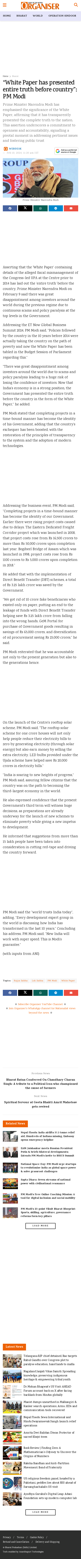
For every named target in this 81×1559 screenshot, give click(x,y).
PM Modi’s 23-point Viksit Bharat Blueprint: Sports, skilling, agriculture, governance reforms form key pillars (48, 1213)
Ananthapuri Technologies (31, 1552)
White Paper (68, 980)
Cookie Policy (37, 1537)
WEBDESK (15, 149)
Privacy (7, 1537)
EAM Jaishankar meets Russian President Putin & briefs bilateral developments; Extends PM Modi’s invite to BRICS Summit (47, 1152)
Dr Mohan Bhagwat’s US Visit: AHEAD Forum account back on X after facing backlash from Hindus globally (48, 1391)
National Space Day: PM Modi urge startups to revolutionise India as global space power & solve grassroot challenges (48, 1168)
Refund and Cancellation (16, 1542)
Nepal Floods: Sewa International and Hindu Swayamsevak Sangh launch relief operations (50, 1421)
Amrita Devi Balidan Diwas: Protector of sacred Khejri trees (49, 1435)
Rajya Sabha (21, 980)
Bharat (21, 16)
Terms (20, 1537)
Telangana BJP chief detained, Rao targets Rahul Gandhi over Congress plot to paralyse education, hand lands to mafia (50, 1360)
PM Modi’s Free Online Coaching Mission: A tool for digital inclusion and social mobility (48, 1197)
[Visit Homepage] (40, 5)
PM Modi (52, 980)
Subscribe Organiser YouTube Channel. (40, 1004)
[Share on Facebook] (10, 208)
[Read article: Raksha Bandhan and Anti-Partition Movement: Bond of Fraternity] (12, 1468)
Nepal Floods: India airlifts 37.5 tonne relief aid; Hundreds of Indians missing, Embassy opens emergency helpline (48, 1136)
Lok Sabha (37, 980)
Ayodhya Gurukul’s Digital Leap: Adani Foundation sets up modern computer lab (50, 1496)
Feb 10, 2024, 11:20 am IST (23, 153)
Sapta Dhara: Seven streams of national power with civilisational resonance (45, 1182)
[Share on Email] (71, 208)
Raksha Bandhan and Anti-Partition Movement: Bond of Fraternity (46, 1465)
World (38, 16)
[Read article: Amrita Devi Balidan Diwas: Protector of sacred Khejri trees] (12, 1437)
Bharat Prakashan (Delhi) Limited (21, 1547)
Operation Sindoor (62, 16)
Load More (40, 1226)
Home (7, 16)
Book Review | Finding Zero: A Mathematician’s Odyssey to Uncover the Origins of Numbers (50, 1452)
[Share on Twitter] (25, 208)
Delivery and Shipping (47, 1542)
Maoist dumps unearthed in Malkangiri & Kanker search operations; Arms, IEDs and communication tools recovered (50, 1406)
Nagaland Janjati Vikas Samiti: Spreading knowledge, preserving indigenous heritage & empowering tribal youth (50, 1375)
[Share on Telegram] (56, 208)
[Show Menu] (4, 5)
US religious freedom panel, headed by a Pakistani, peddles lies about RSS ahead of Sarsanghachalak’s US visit (50, 1483)
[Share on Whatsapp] (40, 208)
